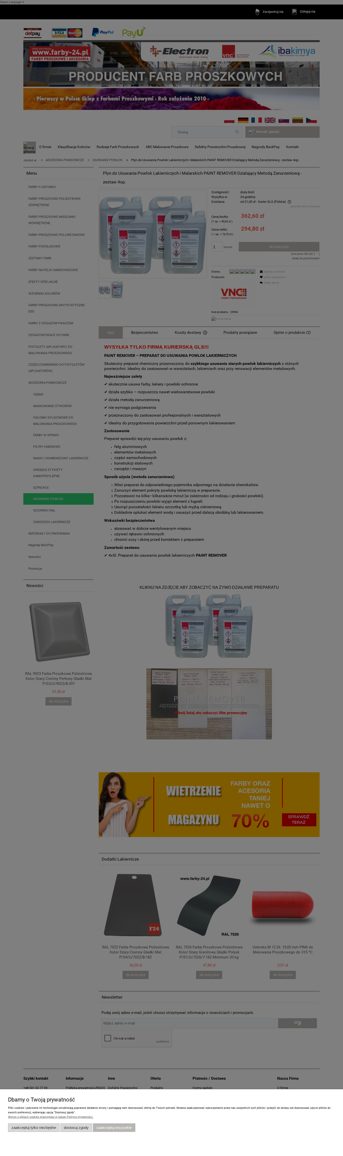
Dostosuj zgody (76, 1127)
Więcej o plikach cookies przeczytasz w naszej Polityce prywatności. (50, 1117)
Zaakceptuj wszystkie (114, 1127)
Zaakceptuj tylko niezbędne (34, 1127)
